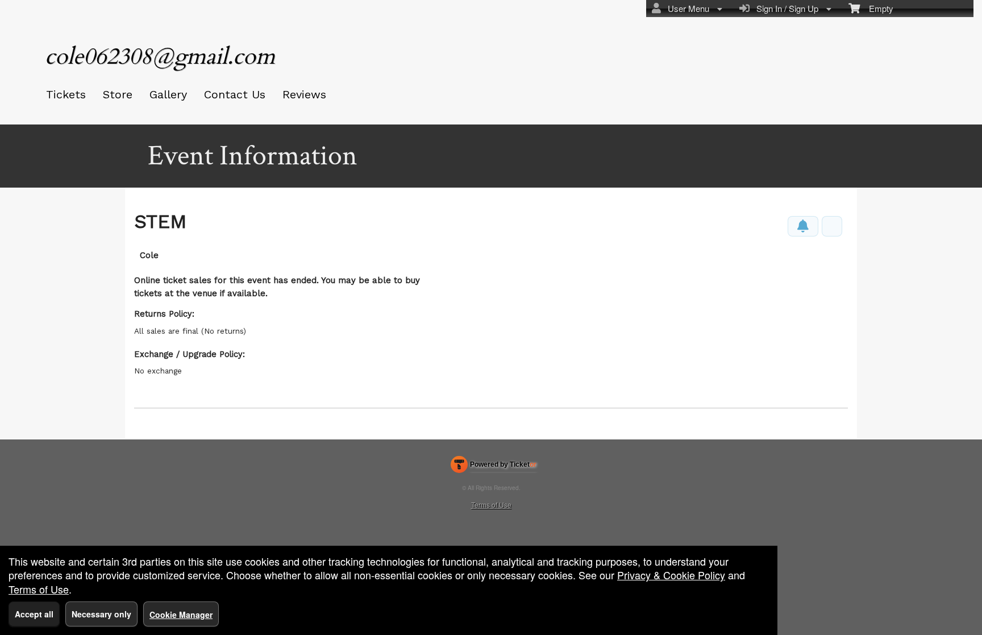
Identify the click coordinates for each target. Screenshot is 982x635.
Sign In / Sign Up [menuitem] (785, 8)
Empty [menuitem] (876, 8)
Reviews (304, 94)
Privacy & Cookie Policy (671, 574)
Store (117, 94)
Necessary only (101, 614)
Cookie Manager (181, 614)
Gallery (168, 94)
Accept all (34, 614)
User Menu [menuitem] (686, 8)
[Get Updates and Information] (803, 226)
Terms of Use (491, 504)
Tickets (66, 94)
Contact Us (234, 94)
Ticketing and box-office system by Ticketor (494, 466)
